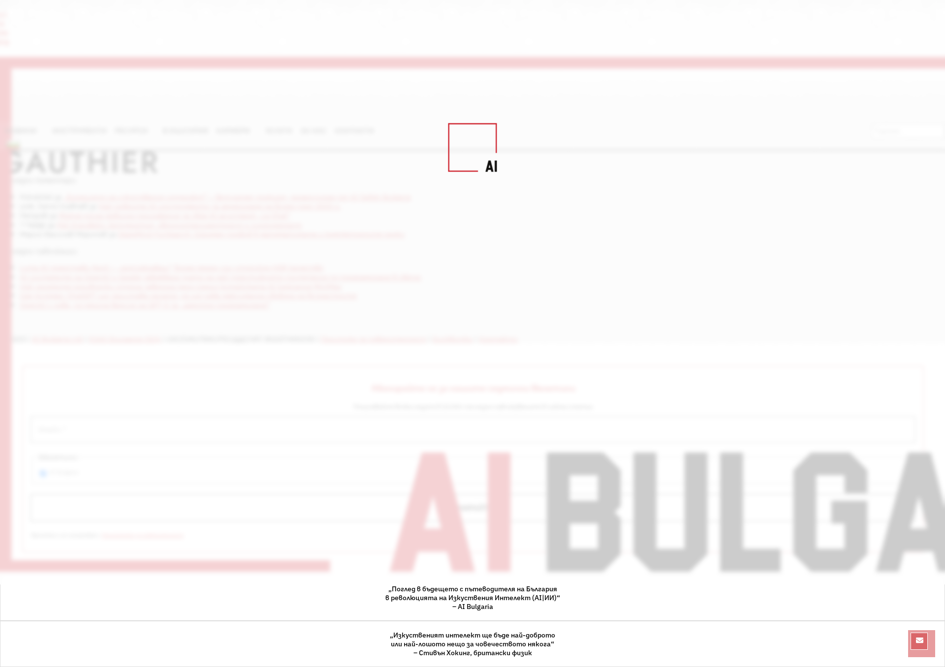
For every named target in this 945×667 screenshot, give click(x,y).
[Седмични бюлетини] (919, 641)
